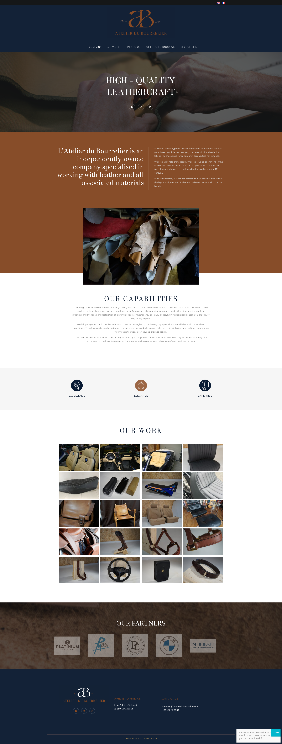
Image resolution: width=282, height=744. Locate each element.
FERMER (276, 733)
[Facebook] (132, 107)
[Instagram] (141, 107)
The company (92, 47)
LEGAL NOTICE (132, 738)
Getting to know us (160, 47)
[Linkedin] (150, 107)
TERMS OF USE (149, 738)
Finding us (132, 47)
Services (114, 47)
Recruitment (190, 47)
